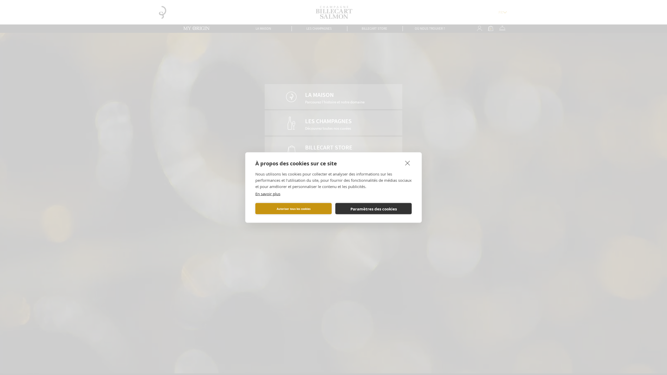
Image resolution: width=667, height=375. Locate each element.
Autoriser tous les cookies (294, 208)
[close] (408, 163)
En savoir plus (267, 193)
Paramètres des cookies (373, 208)
